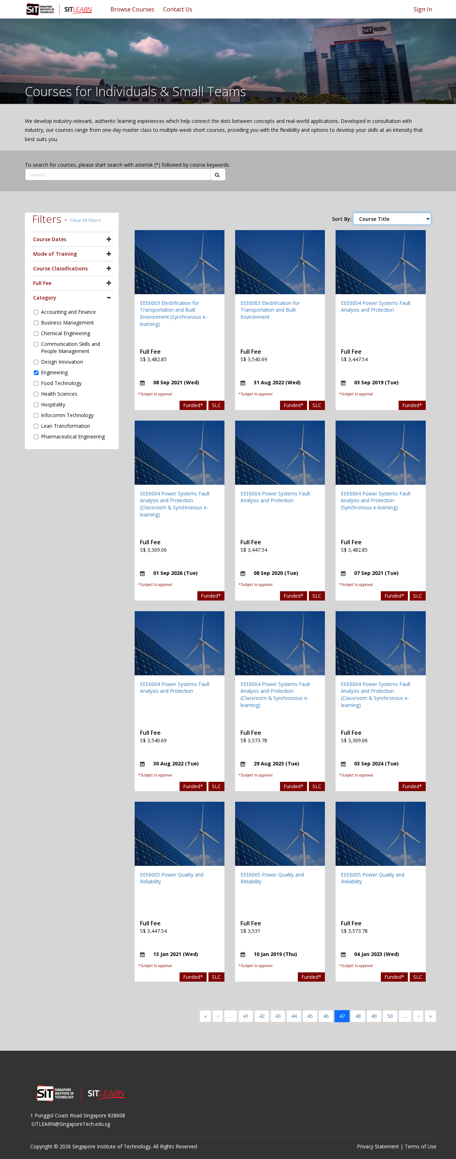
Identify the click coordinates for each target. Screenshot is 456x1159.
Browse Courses (132, 9)
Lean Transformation (65, 425)
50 (390, 1016)
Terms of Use (420, 1146)
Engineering (54, 372)
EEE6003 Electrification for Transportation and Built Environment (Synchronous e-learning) (173, 313)
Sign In (423, 9)
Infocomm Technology (67, 415)
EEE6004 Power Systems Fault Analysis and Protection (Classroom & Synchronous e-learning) (174, 504)
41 (246, 1016)
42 (262, 1016)
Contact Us (177, 9)
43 (278, 1016)
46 (326, 1016)
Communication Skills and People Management (70, 347)
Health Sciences (59, 393)
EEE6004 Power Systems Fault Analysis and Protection (375, 306)
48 (358, 1016)
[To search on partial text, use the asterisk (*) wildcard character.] (218, 174)
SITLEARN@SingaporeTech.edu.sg (70, 1124)
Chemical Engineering (65, 333)
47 (342, 1016)
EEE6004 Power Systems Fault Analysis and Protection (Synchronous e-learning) (375, 500)
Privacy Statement (378, 1146)
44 (294, 1016)
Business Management (67, 322)
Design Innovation (62, 361)
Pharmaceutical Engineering (73, 436)
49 (374, 1016)
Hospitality (53, 404)
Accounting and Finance (68, 311)
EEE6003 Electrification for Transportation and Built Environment (270, 310)
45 (310, 1016)
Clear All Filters (85, 220)
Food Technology (61, 383)
